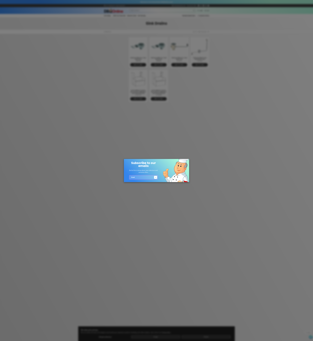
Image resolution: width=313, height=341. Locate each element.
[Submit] (155, 177)
